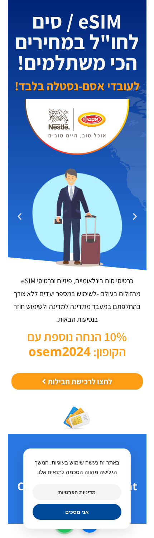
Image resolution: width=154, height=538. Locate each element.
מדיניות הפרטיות (77, 492)
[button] (134, 216)
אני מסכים (77, 511)
